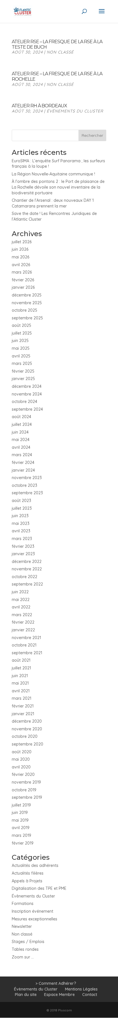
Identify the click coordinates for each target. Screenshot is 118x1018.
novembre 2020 (27, 729)
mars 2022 (22, 614)
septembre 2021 (27, 652)
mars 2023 (22, 538)
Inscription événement (32, 911)
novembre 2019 (26, 782)
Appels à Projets (27, 880)
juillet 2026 (22, 241)
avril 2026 (21, 264)
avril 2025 (21, 356)
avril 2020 (21, 767)
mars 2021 (21, 698)
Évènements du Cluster (75, 111)
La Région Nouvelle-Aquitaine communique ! (53, 174)
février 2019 (23, 843)
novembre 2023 (27, 477)
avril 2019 (21, 827)
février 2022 (23, 622)
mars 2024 (22, 454)
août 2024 (21, 416)
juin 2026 (20, 249)
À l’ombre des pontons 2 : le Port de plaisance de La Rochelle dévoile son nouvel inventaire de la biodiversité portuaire (58, 187)
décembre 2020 (27, 721)
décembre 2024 (27, 386)
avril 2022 (21, 607)
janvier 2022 (23, 629)
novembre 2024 (27, 394)
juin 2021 (20, 675)
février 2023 (23, 546)
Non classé (60, 52)
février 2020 (23, 774)
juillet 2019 (21, 805)
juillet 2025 (22, 333)
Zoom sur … (23, 957)
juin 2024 (20, 432)
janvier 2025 (23, 378)
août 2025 (21, 325)
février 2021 (23, 706)
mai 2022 (21, 599)
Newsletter (22, 926)
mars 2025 (22, 363)
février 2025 (23, 371)
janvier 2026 (23, 287)
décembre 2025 (27, 295)
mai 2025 (21, 348)
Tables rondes (25, 949)
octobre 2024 (24, 401)
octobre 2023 (24, 485)
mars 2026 (22, 272)
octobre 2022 (24, 576)
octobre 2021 (24, 645)
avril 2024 (21, 447)
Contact (89, 994)
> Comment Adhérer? (56, 983)
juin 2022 (20, 591)
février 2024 (23, 462)
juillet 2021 (21, 668)
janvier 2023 (23, 553)
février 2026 (23, 279)
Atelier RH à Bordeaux (39, 105)
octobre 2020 (25, 736)
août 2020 (22, 751)
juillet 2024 (22, 424)
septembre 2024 (27, 409)
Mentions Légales (81, 989)
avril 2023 (21, 530)
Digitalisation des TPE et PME (39, 888)
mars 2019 (21, 835)
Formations (23, 903)
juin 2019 (20, 812)
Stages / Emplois (28, 941)
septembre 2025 (27, 318)
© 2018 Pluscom (59, 1010)
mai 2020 (21, 759)
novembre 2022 (27, 569)
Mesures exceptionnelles (34, 919)
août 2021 (21, 660)
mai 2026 (20, 257)
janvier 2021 (23, 713)
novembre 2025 (27, 302)
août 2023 (21, 500)
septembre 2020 (27, 744)
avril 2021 (21, 690)
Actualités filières (28, 873)
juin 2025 (20, 340)
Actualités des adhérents (35, 865)
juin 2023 (20, 515)
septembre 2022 (27, 584)
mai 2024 (21, 439)
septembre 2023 (27, 492)
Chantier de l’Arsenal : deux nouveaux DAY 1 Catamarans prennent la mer (53, 203)
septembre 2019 (27, 797)
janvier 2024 (23, 470)
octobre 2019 (24, 789)
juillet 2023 (22, 508)
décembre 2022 (27, 561)
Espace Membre (59, 994)
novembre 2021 (26, 637)
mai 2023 (21, 523)
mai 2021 (20, 683)
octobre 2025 (24, 310)
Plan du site (26, 994)
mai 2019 (20, 820)
